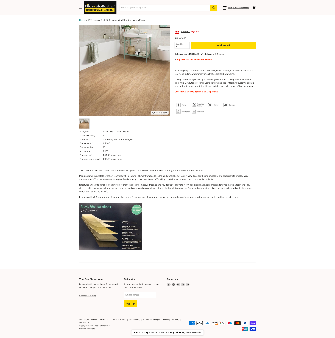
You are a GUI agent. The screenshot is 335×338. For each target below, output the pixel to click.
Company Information (88, 320)
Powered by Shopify (87, 328)
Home (82, 20)
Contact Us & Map (87, 296)
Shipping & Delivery (171, 320)
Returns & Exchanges (151, 320)
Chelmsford (84, 322)
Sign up (130, 303)
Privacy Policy (134, 320)
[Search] (213, 8)
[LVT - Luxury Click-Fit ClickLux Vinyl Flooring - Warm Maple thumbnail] (84, 123)
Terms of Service (119, 320)
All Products (105, 320)
